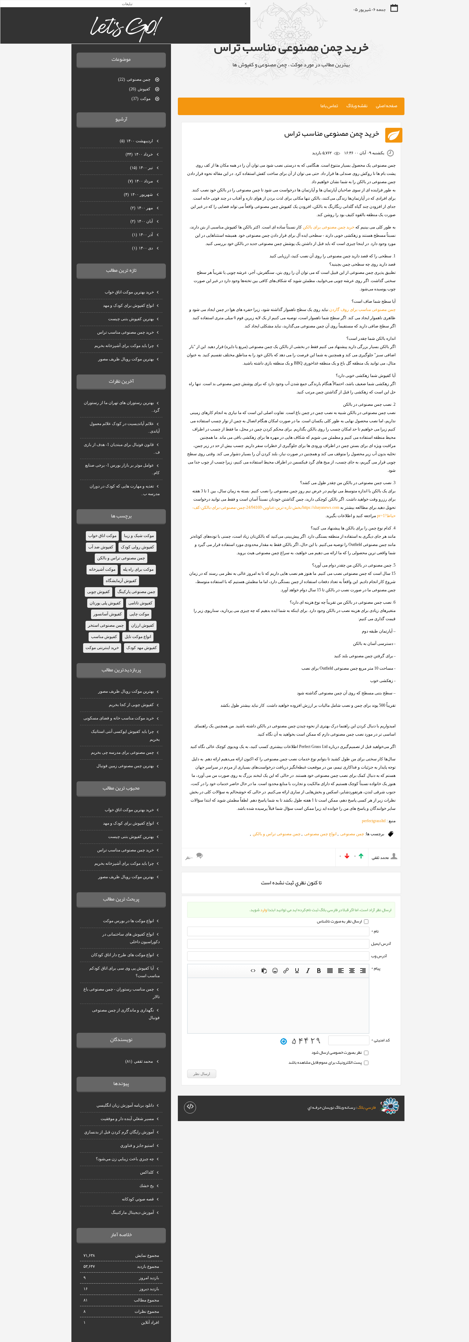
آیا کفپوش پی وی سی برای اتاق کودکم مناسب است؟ (124, 972)
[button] (363, 971)
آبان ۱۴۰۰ (142, 221)
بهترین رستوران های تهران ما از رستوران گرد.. (122, 406)
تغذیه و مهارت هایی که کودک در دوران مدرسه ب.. (125, 490)
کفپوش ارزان (142, 625)
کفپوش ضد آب (100, 547)
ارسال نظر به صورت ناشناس (340, 921)
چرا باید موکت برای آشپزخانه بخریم (124, 345)
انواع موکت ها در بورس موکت (128, 920)
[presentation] (363, 971)
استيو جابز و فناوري (137, 1145)
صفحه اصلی (386, 105)
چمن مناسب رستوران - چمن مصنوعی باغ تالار (121, 993)
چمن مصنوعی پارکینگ (136, 591)
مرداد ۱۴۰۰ (141, 181)
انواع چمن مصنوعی (320, 833)
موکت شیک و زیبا (139, 535)
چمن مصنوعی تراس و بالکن (276, 833)
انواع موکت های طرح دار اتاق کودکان (122, 954)
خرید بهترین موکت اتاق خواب (129, 292)
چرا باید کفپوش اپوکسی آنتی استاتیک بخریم (125, 735)
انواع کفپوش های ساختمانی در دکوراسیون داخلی (131, 938)
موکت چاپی (139, 614)
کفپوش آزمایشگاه (121, 580)
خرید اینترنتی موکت (102, 647)
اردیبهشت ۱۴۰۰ (137, 140)
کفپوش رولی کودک (137, 547)
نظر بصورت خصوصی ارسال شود (337, 1052)
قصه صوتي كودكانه (138, 1199)
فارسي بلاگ (366, 1107)
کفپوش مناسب (104, 636)
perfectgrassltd (374, 820)
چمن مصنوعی (352, 833)
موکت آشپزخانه (102, 569)
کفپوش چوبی (98, 591)
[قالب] (190, 1107)
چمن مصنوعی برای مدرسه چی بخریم (122, 752)
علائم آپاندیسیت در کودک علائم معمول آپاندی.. (125, 427)
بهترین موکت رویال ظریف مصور (126, 359)
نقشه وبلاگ (356, 105)
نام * (375, 931)
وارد (263, 910)
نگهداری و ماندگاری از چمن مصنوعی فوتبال (126, 1014)
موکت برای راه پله (138, 569)
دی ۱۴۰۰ (143, 248)
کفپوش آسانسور (107, 614)
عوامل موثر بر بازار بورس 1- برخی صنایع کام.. (122, 469)
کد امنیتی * (380, 1040)
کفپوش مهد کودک (141, 647)
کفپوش (140, 89)
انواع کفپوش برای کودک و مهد (128, 305)
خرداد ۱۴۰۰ (140, 154)
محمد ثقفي (139, 1061)
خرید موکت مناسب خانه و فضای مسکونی (118, 718)
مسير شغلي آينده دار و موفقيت (127, 1118)
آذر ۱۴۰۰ (143, 234)
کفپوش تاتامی (140, 603)
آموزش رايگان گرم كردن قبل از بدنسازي (119, 1132)
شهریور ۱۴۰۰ (139, 194)
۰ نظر (189, 857)
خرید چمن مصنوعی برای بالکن (328, 227)
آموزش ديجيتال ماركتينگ (132, 1212)
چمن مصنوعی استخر (106, 625)
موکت (141, 98)
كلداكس (147, 1172)
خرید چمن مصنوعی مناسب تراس (291, 46)
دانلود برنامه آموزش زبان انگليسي (125, 1105)
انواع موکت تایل (138, 636)
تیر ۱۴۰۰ (142, 167)
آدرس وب (379, 956)
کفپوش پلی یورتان (105, 603)
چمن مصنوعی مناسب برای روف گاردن (362, 309)
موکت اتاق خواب (102, 535)
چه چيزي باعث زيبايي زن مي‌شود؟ (125, 1158)
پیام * (375, 968)
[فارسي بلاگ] (389, 1106)
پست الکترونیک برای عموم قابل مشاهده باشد (325, 1062)
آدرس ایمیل (381, 943)
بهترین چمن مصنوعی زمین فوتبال (125, 765)
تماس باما (329, 105)
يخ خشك (146, 1185)
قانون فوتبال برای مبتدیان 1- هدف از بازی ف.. (122, 448)
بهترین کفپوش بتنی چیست (131, 318)
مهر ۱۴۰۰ (142, 207)
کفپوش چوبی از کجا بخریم (131, 704)
